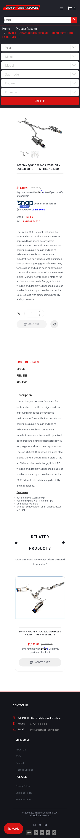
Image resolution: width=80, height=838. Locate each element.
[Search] (74, 20)
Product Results (26, 28)
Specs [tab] (21, 368)
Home (6, 28)
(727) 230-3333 (38, 724)
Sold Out (33, 324)
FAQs (18, 756)
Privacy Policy (23, 786)
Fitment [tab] (22, 375)
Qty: (19, 313)
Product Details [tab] (28, 362)
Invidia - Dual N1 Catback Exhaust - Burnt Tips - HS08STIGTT (40, 633)
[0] (70, 8)
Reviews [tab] (22, 382)
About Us (21, 749)
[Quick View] (20, 595)
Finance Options (24, 769)
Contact (20, 763)
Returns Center (23, 799)
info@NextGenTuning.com (45, 729)
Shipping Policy (24, 792)
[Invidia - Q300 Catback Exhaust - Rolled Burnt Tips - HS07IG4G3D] (24, 154)
